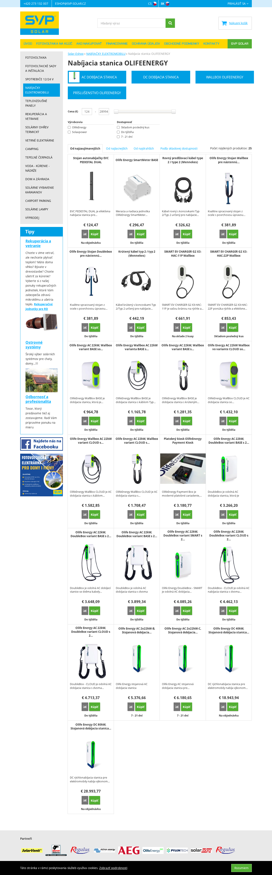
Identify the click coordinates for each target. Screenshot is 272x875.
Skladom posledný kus (135, 127)
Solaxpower (79, 132)
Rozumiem (241, 868)
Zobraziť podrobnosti (113, 868)
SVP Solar (239, 43)
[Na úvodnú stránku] (41, 23)
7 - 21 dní (126, 137)
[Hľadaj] (170, 23)
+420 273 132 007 (36, 3)
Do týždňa (127, 132)
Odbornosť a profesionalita (38, 399)
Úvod (28, 43)
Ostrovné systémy (34, 345)
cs (150, 3)
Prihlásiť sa (237, 4)
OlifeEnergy (79, 127)
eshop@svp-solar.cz (70, 3)
